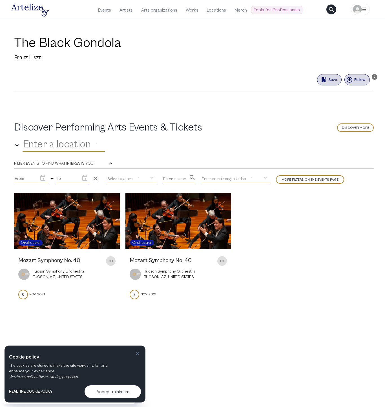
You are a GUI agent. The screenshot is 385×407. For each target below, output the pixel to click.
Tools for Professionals (277, 9)
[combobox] (24, 144)
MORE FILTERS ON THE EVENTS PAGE (310, 180)
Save (332, 80)
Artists (126, 10)
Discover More (355, 128)
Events (104, 10)
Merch (240, 10)
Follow (359, 80)
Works (192, 10)
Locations (216, 10)
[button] (64, 163)
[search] (331, 9)
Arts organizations (159, 10)
